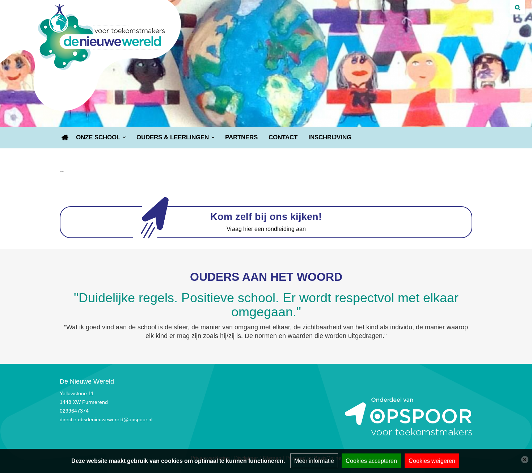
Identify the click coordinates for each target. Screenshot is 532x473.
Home (65, 137)
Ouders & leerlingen (172, 137)
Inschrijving (329, 137)
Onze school (98, 137)
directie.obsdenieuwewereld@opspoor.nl (106, 419)
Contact (283, 137)
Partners (241, 137)
